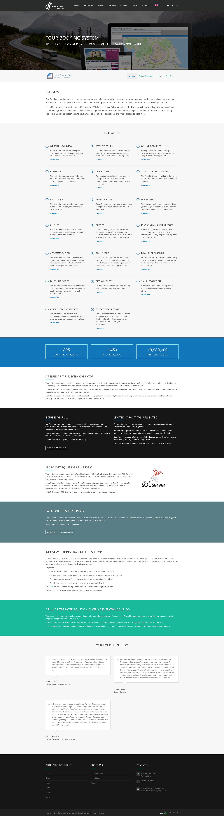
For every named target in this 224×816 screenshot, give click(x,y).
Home (76, 5)
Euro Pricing (170, 76)
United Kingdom (97, 773)
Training (112, 5)
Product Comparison (146, 76)
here (51, 586)
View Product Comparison (56, 448)
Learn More (54, 160)
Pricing (160, 76)
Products (88, 5)
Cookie (101, 813)
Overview (131, 76)
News (100, 5)
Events (123, 5)
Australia (94, 783)
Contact (146, 5)
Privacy (94, 813)
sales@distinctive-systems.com (152, 788)
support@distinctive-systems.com (153, 791)
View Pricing (51, 532)
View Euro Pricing (66, 532)
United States (96, 778)
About (135, 5)
